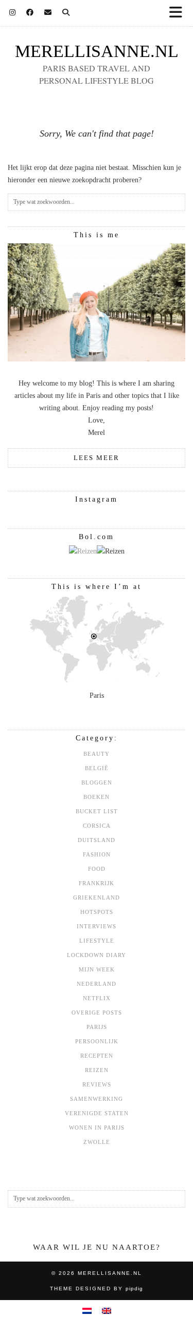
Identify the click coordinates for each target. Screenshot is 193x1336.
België (97, 768)
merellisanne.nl (97, 51)
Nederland (96, 984)
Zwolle (96, 1142)
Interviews (96, 926)
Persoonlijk (96, 1041)
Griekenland (96, 897)
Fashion (97, 854)
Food (97, 869)
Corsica (97, 826)
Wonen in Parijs (97, 1127)
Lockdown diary (96, 955)
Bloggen (96, 782)
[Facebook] (30, 12)
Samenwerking (96, 1099)
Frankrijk (96, 883)
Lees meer (96, 458)
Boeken (96, 797)
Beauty (96, 754)
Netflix (97, 998)
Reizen (97, 1070)
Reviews (96, 1084)
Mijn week (97, 969)
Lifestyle (96, 941)
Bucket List (97, 811)
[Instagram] (12, 12)
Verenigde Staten (97, 1113)
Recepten (96, 1056)
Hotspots (96, 912)
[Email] (48, 12)
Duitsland (96, 840)
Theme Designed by (96, 1288)
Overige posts (97, 1012)
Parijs (96, 1027)
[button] (179, 13)
